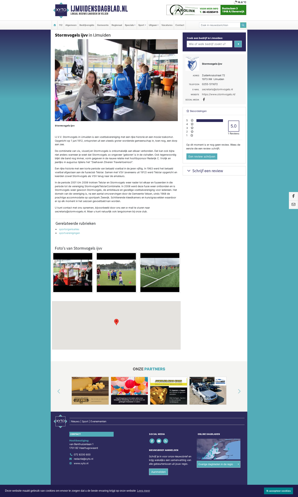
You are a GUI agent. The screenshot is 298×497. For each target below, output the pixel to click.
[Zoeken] (243, 25)
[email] (293, 205)
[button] (116, 322)
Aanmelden (158, 472)
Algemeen (71, 25)
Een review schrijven (201, 156)
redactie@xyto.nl (83, 458)
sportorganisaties (69, 229)
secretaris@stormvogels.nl (217, 89)
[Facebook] (152, 440)
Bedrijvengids (87, 25)
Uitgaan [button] (153, 25)
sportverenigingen (69, 233)
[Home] (55, 25)
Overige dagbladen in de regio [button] (215, 464)
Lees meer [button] (143, 490)
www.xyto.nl (81, 463)
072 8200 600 (82, 454)
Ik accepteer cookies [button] (278, 490)
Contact (179, 25)
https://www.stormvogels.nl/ (218, 94)
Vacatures (166, 25)
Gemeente (103, 25)
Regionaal (117, 25)
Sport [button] (141, 25)
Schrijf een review (207, 170)
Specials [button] (129, 25)
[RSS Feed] (165, 440)
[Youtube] (159, 440)
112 (60, 25)
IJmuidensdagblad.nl (99, 9)
